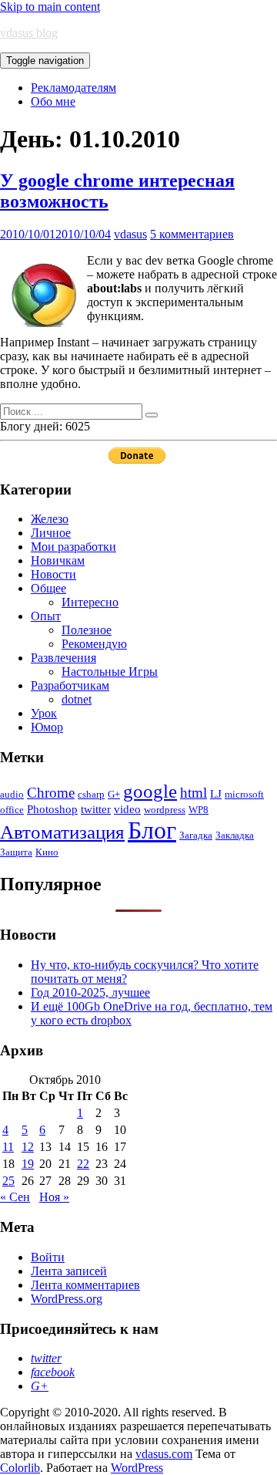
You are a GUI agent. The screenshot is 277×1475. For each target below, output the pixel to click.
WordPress (137, 1467)
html (193, 793)
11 (8, 1146)
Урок (44, 713)
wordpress (164, 809)
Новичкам (58, 560)
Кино (46, 852)
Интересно (90, 602)
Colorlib (20, 1467)
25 (8, 1180)
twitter (96, 808)
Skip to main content (50, 6)
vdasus (130, 234)
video (127, 808)
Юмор (47, 727)
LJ (216, 793)
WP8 (199, 809)
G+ (114, 794)
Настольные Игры (110, 671)
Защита (16, 852)
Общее (48, 588)
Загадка (195, 835)
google (150, 791)
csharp (91, 794)
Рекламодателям (73, 87)
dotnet (77, 699)
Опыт (46, 616)
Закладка (234, 835)
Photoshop (52, 808)
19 (28, 1163)
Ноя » (54, 1196)
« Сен (15, 1196)
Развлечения (63, 657)
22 (83, 1163)
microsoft (244, 794)
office (12, 809)
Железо (49, 518)
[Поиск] (151, 415)
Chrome (51, 793)
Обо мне (53, 101)
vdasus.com (163, 1453)
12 (28, 1146)
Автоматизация (62, 832)
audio (12, 794)
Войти (48, 1257)
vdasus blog (29, 32)
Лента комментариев (85, 1284)
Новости (53, 574)
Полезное (87, 629)
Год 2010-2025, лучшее (90, 992)
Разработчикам (70, 685)
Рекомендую (94, 643)
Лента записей (69, 1271)
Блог (152, 830)
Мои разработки (73, 546)
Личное (51, 532)
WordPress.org (66, 1298)
